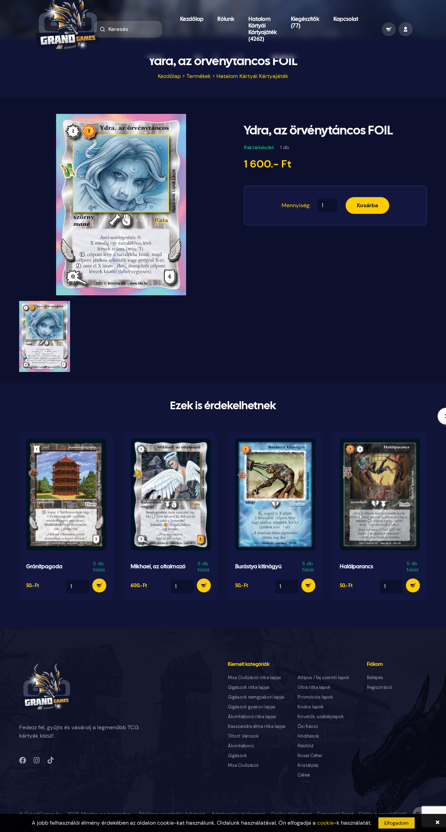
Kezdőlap (191, 19)
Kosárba (367, 205)
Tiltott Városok (243, 736)
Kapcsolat (345, 19)
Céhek (304, 775)
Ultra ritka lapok (314, 687)
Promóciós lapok (315, 697)
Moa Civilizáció (243, 765)
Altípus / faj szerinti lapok (323, 678)
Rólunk (225, 19)
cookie (325, 822)
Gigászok (237, 756)
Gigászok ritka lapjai (248, 687)
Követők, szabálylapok (321, 717)
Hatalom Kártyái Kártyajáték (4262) (262, 29)
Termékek (198, 76)
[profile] (406, 29)
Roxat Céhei (310, 756)
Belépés (375, 678)
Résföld (305, 746)
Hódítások (308, 736)
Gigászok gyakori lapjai (251, 707)
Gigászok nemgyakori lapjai (256, 697)
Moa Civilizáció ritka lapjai (254, 678)
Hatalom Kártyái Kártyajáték (252, 76)
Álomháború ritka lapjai (252, 717)
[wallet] (389, 29)
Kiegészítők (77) (305, 23)
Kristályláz (308, 765)
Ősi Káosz (308, 726)
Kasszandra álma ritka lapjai (256, 726)
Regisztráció (379, 687)
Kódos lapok (311, 707)
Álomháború (241, 746)
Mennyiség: (296, 205)
